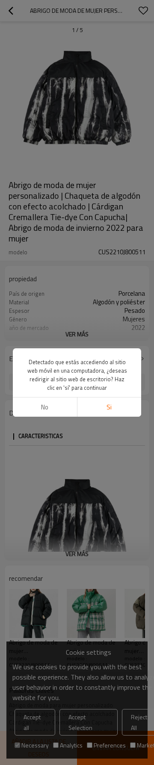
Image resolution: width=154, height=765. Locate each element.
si (109, 407)
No (44, 407)
